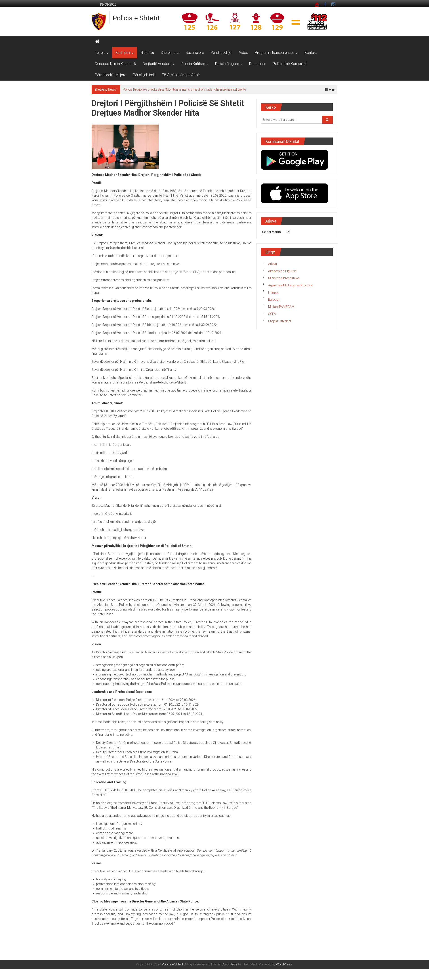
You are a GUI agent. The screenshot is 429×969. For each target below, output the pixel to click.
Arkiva (272, 264)
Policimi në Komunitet (290, 64)
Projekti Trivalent (279, 321)
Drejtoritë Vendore (157, 64)
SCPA (272, 314)
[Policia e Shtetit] (97, 41)
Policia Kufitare (193, 64)
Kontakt (311, 52)
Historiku (147, 52)
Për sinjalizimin (144, 75)
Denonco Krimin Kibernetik (115, 64)
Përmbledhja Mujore (110, 75)
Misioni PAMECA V (281, 306)
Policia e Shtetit (136, 18)
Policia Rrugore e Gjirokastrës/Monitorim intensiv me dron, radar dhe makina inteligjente (184, 89)
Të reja (100, 52)
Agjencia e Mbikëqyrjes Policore (290, 285)
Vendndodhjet (221, 52)
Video (243, 52)
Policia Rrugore (227, 64)
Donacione (257, 64)
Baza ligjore (195, 52)
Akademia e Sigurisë (282, 271)
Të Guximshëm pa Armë (181, 75)
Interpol (273, 292)
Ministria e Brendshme (283, 278)
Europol (273, 299)
